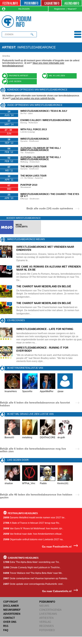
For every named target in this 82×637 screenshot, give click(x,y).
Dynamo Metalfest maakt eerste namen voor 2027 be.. (34, 517)
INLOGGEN (24, 9)
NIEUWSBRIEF (12, 609)
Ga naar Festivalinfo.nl (57, 546)
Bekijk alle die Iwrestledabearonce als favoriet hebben (35, 404)
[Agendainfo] (72, 3)
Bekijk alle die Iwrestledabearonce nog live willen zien (33, 450)
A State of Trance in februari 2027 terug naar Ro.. (31, 523)
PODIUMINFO (47, 601)
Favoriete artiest (18, 76)
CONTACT (9, 617)
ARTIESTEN (46, 617)
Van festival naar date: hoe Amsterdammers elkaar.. (33, 534)
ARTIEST (8, 47)
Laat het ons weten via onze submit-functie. (33, 98)
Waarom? (72, 9)
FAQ (5, 630)
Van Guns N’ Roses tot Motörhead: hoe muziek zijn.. (33, 528)
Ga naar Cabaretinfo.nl (57, 591)
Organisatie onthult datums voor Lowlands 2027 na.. (33, 539)
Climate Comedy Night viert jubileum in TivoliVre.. (32, 567)
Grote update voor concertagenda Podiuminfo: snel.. (33, 584)
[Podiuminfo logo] (17, 21)
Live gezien (15, 81)
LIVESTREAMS (48, 613)
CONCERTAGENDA (50, 609)
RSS (5, 626)
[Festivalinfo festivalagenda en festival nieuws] (10, 3)
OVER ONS (9, 621)
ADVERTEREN (11, 613)
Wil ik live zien (57, 76)
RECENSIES (46, 626)
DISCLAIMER (11, 605)
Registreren (59, 9)
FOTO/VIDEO (47, 630)
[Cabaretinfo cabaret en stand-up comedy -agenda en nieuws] (51, 3)
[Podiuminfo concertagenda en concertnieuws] (31, 3)
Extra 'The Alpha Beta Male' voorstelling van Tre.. (31, 562)
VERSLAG (45, 621)
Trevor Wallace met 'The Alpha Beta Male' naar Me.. (33, 573)
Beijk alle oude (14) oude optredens (50, 208)
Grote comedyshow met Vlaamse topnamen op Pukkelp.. (35, 578)
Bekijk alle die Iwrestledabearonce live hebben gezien (36, 496)
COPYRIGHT (10, 601)
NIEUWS (44, 605)
